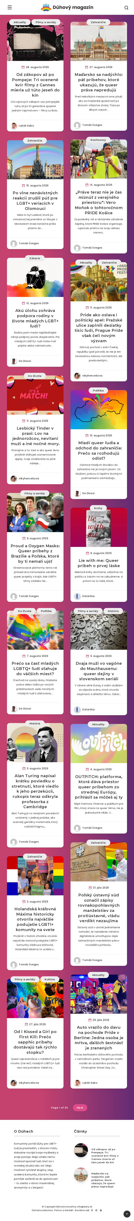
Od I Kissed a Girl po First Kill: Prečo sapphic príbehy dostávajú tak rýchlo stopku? (35, 1042)
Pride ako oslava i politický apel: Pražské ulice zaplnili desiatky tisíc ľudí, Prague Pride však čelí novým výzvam (99, 328)
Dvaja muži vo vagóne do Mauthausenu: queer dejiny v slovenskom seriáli (99, 671)
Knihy (98, 508)
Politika (98, 390)
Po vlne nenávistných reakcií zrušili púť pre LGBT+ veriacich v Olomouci (35, 201)
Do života (35, 376)
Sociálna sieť (82, 1210)
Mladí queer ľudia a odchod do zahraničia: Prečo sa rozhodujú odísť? (99, 451)
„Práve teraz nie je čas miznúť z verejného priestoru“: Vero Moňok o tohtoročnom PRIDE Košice (99, 202)
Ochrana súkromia (42, 1210)
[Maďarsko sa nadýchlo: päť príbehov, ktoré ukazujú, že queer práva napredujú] (81, 1174)
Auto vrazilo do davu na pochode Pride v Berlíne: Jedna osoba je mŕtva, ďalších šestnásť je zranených (99, 1037)
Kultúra (50, 979)
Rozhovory (98, 140)
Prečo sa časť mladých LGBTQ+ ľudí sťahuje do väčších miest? (35, 668)
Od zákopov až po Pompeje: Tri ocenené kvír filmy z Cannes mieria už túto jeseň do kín (35, 85)
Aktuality (20, 22)
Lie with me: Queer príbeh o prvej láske (99, 563)
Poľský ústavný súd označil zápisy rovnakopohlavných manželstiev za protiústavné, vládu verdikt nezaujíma (99, 908)
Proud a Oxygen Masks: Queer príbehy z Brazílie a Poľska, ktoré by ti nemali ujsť (35, 554)
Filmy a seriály (46, 22)
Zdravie (34, 258)
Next (80, 1107)
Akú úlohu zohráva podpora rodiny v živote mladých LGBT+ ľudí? (35, 318)
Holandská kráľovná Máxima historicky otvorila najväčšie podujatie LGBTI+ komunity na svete (35, 919)
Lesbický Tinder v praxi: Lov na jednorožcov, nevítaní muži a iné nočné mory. (35, 436)
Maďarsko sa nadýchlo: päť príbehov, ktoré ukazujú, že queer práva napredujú (99, 82)
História (113, 611)
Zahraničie (98, 22)
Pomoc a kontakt (63, 1210)
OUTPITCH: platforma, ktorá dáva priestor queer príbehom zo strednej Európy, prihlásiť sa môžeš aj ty (99, 787)
